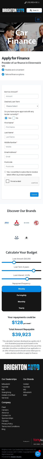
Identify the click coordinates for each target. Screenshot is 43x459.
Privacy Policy (7, 423)
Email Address (10, 152)
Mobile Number (10, 142)
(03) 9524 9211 (33, 2)
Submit (34, 194)
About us (5, 412)
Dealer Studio (16, 457)
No (17, 118)
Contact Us (6, 415)
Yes (9, 118)
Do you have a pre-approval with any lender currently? (19, 112)
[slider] (14, 262)
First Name (9, 123)
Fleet (4, 407)
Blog (3, 429)
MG (3, 389)
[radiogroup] (21, 118)
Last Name (9, 132)
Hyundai (5, 387)
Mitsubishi (6, 384)
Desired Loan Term (12, 101)
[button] (38, 19)
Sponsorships (7, 418)
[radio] (5, 118)
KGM (25, 395)
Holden (26, 384)
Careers (5, 410)
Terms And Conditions (11, 426)
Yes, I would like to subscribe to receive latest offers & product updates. (22, 173)
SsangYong (6, 392)
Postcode (8, 162)
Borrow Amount (11, 92)
